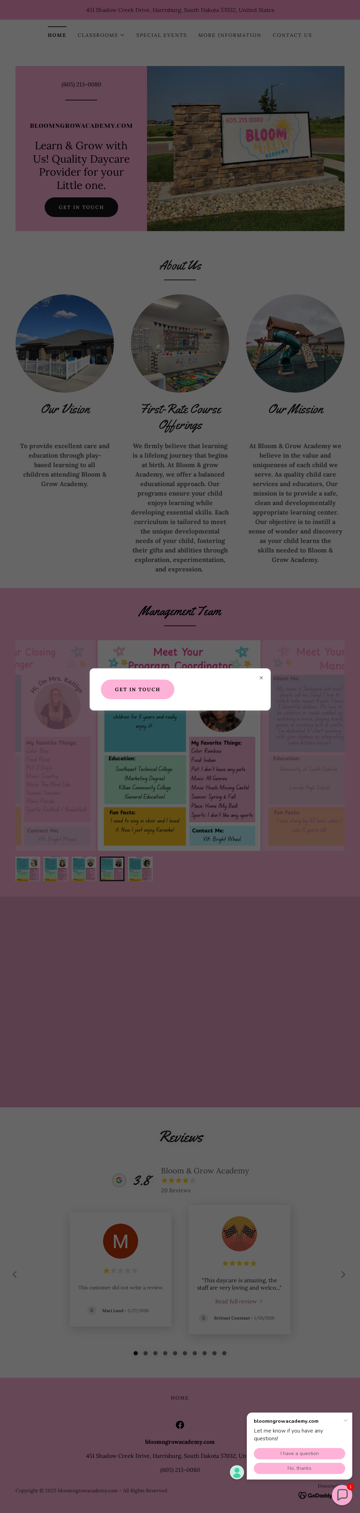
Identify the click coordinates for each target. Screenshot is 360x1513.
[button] (342, 1495)
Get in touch (137, 689)
